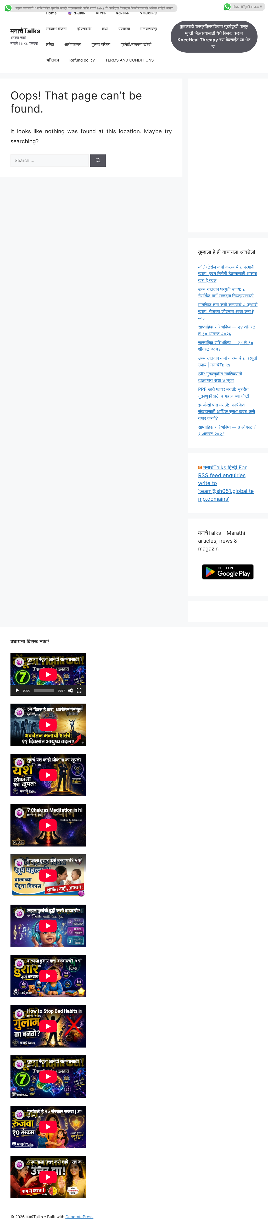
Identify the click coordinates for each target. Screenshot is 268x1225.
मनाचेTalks (25, 31)
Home (51, 12)
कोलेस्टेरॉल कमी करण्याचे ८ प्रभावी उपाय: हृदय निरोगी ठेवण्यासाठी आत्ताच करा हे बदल (227, 273)
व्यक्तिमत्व (52, 60)
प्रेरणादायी (84, 28)
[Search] (98, 160)
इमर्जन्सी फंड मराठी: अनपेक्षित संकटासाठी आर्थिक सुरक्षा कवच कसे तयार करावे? (226, 411)
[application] (48, 674)
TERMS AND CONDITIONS (129, 60)
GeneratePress (79, 1216)
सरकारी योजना (56, 28)
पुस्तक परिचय (101, 44)
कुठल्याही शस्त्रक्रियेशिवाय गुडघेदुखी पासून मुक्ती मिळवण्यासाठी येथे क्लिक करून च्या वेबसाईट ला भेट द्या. (213, 36)
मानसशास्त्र (148, 28)
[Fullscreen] (79, 690)
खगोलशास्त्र (148, 12)
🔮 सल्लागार (76, 12)
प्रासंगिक (122, 12)
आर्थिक (101, 12)
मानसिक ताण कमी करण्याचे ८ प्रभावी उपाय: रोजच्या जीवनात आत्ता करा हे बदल (228, 311)
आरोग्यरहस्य (72, 44)
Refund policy (82, 60)
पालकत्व (124, 28)
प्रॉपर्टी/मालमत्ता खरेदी (136, 44)
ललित (50, 44)
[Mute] (70, 690)
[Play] (17, 690)
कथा (105, 28)
